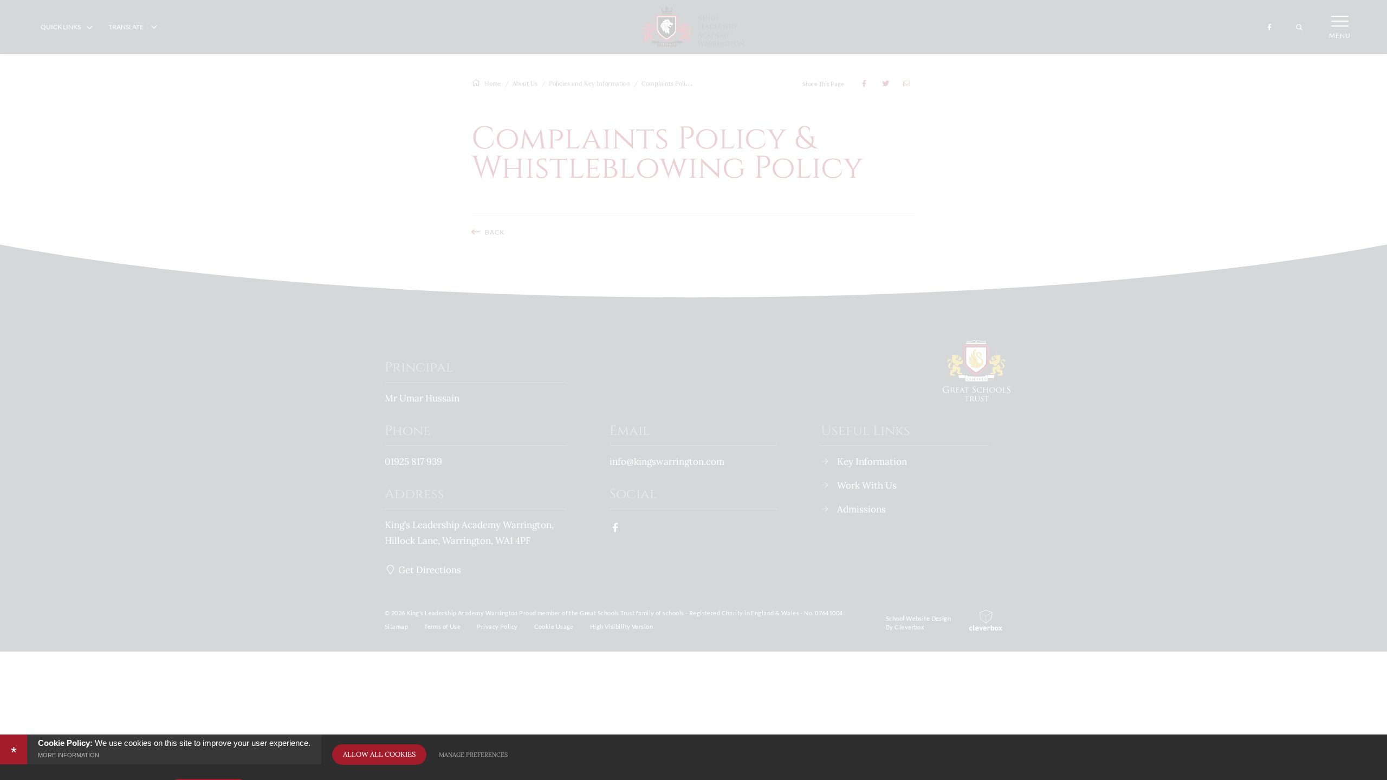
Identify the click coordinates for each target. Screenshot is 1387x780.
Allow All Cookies (379, 754)
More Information (68, 755)
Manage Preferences (473, 754)
